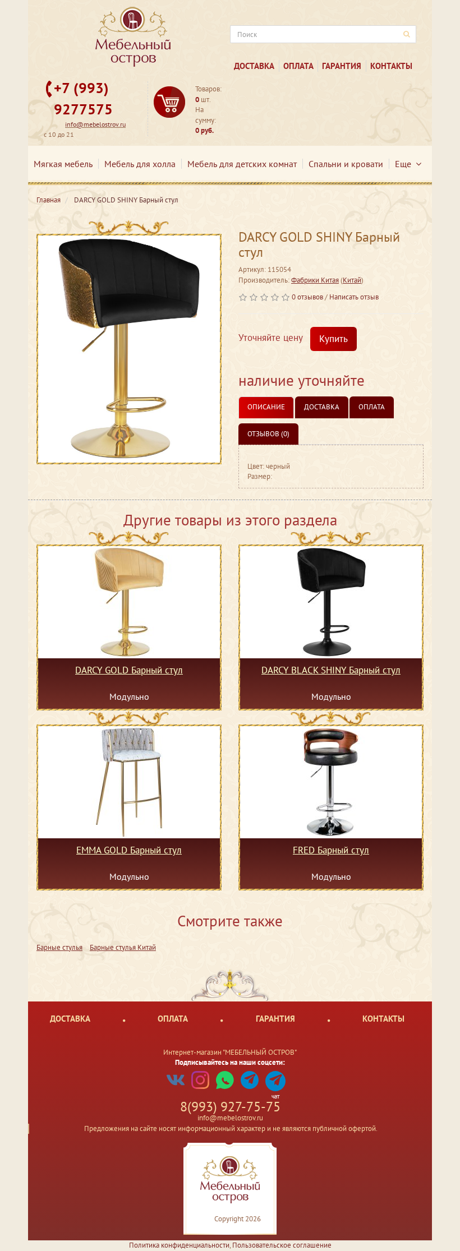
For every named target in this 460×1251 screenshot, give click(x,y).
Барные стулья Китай (123, 947)
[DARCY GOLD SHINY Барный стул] (129, 349)
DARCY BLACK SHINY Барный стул (331, 670)
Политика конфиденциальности (179, 1245)
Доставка (254, 66)
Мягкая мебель (63, 164)
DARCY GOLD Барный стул (129, 670)
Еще (405, 164)
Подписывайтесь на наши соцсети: (230, 1062)
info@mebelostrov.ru (95, 124)
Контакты (391, 66)
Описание (266, 407)
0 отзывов (307, 297)
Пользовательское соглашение (282, 1245)
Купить (333, 339)
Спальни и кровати (346, 164)
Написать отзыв (354, 297)
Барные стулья (59, 947)
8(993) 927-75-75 (230, 1106)
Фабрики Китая (315, 280)
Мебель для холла (140, 164)
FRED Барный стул (331, 850)
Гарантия (341, 66)
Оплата (298, 66)
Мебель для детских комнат (242, 164)
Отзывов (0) (268, 433)
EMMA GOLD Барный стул (129, 850)
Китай (352, 280)
